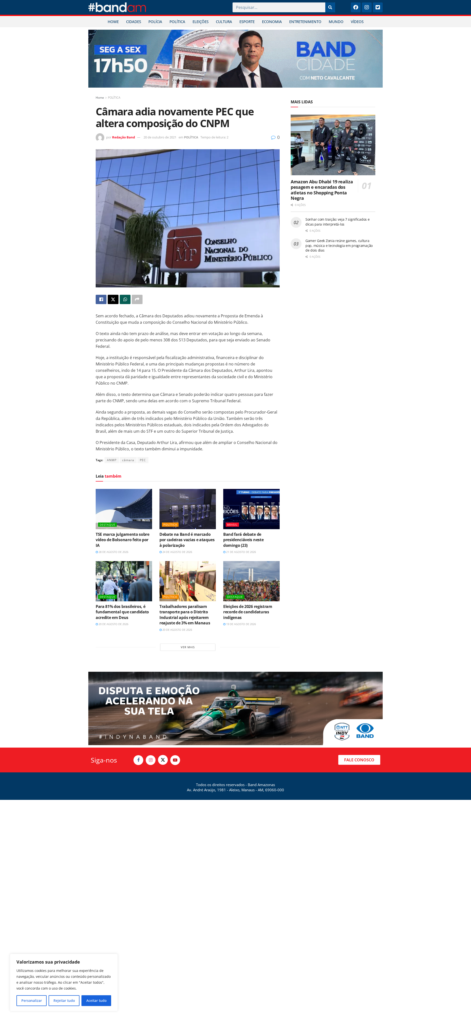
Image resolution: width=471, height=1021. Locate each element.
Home (100, 97)
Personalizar (31, 1000)
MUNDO (336, 21)
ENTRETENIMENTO (305, 21)
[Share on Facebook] (101, 299)
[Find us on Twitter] (163, 760)
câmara (128, 460)
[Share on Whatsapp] (125, 299)
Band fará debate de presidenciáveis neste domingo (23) (243, 540)
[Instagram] (367, 7)
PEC (143, 460)
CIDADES (133, 21)
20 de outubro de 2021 (160, 137)
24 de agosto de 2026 (177, 552)
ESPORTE (247, 21)
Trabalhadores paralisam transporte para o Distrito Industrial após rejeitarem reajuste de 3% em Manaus (184, 615)
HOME (113, 21)
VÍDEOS (357, 21)
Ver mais (188, 647)
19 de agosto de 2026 (240, 624)
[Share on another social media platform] (137, 299)
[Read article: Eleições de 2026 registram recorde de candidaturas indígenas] (251, 581)
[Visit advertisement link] (235, 59)
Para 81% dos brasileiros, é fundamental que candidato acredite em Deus (122, 612)
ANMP (112, 460)
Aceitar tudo (96, 1000)
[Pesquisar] (330, 7)
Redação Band (123, 137)
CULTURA (224, 21)
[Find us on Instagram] (151, 760)
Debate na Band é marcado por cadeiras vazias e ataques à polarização (187, 540)
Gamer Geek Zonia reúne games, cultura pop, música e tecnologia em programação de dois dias (339, 245)
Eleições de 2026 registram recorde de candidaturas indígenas (247, 612)
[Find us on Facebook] (138, 760)
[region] (64, 982)
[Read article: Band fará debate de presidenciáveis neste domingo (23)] (251, 509)
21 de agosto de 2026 (240, 552)
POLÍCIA (155, 21)
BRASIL (232, 524)
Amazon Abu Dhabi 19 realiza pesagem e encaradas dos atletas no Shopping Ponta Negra (322, 190)
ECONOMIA (272, 21)
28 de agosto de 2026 (113, 552)
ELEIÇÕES (201, 21)
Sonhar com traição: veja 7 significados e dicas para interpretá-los (337, 222)
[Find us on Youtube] (175, 760)
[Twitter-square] (378, 7)
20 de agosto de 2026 (113, 624)
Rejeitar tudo (64, 1000)
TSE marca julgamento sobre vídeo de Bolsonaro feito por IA (122, 540)
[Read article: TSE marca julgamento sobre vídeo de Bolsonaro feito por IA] (124, 509)
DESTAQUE (107, 524)
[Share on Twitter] (113, 299)
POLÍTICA (177, 21)
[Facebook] (356, 7)
